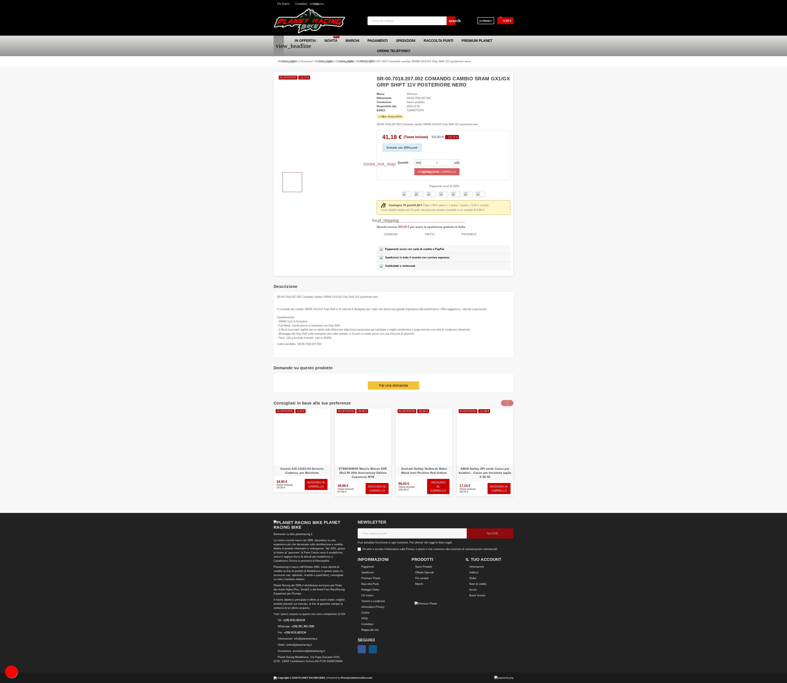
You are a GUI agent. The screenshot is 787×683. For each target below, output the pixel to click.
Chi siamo (367, 595)
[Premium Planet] (426, 603)
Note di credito (478, 583)
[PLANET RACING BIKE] (310, 20)
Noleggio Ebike (370, 589)
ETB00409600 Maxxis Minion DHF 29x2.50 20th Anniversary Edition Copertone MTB (363, 472)
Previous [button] (504, 403)
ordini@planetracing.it (299, 644)
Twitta (429, 234)
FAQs (364, 618)
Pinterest (469, 234)
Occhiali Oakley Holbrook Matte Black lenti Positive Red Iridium (424, 470)
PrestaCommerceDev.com (356, 677)
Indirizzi (474, 572)
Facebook (362, 649)
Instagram (373, 649)
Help (314, 3)
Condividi (390, 234)
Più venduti (422, 578)
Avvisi (473, 589)
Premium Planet (370, 578)
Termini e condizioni (373, 601)
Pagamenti (367, 566)
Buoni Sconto (477, 595)
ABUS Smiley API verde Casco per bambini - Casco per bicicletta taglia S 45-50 (485, 472)
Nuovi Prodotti (423, 566)
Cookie (365, 612)
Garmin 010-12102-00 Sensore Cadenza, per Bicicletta (302, 470)
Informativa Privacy (372, 606)
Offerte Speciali (424, 572)
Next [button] (510, 403)
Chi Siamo (282, 3)
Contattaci (301, 3)
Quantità (403, 162)
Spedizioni (367, 572)
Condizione (384, 102)
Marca (380, 93)
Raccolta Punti (370, 583)
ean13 (381, 110)
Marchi (419, 583)
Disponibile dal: (387, 106)
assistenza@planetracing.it (309, 650)
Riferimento (384, 98)
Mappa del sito (370, 629)
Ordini (472, 578)
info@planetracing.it (305, 638)
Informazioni (476, 566)
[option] (302, 454)
